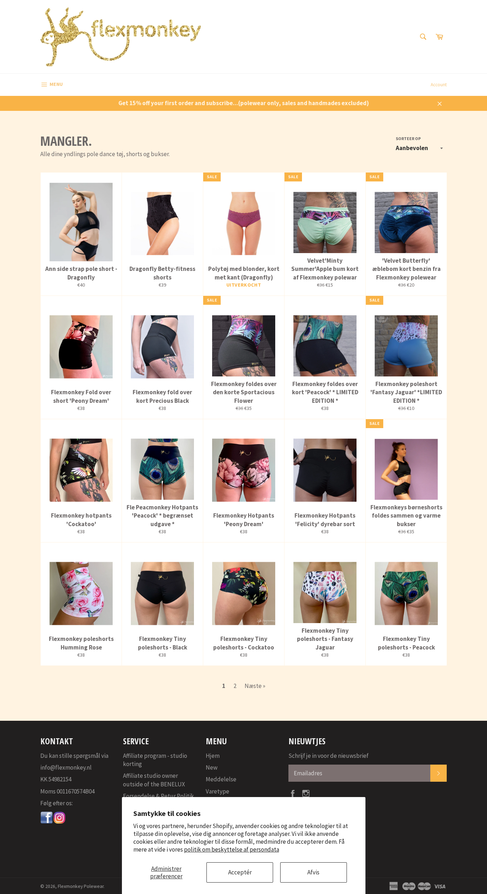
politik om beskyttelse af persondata (231, 849)
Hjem (213, 756)
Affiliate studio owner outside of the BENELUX (154, 780)
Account (439, 85)
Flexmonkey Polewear (80, 886)
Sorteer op (408, 138)
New (211, 767)
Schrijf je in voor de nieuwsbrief (328, 756)
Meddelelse (221, 779)
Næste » (255, 686)
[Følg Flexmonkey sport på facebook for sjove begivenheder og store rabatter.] (46, 822)
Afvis (313, 872)
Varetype (217, 791)
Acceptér (240, 872)
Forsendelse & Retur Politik (158, 796)
